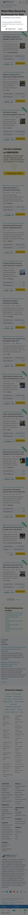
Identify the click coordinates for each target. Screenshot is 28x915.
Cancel (20, 28)
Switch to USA (11, 28)
